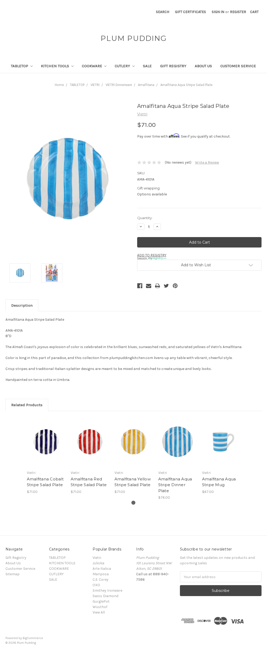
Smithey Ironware (107, 590)
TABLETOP (20, 66)
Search (162, 12)
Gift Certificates (190, 12)
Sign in (218, 12)
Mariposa (101, 574)
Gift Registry (173, 66)
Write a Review (207, 162)
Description (22, 305)
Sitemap (12, 574)
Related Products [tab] (27, 405)
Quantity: (145, 218)
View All (99, 612)
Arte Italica (102, 568)
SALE (147, 66)
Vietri (97, 557)
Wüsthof (100, 607)
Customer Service (238, 66)
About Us (203, 66)
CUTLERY (123, 66)
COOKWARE (92, 66)
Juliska (98, 563)
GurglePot (101, 601)
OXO (96, 585)
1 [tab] (133, 503)
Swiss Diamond (105, 596)
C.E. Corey (100, 579)
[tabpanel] (46, 455)
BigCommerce (33, 638)
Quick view (46, 437)
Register (238, 12)
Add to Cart (46, 446)
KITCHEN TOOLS (55, 66)
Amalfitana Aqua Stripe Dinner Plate (175, 484)
